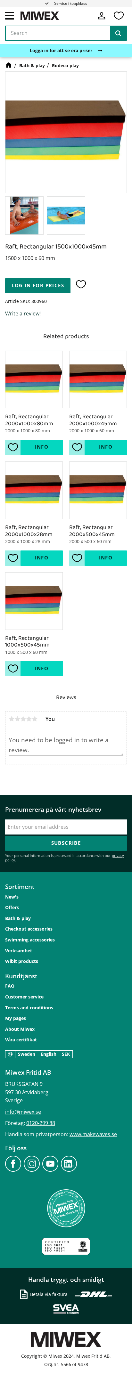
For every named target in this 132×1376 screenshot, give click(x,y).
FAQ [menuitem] (9, 986)
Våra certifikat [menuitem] (21, 1040)
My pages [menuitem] (15, 1018)
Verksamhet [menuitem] (18, 951)
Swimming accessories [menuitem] (30, 940)
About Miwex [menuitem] (20, 1029)
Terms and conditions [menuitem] (29, 1008)
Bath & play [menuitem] (18, 918)
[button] (9, 15)
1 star (11, 719)
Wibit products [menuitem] (21, 961)
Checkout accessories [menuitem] (29, 929)
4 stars (29, 719)
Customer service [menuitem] (24, 997)
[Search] (118, 33)
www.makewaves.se (93, 1134)
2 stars (17, 719)
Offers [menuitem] (12, 907)
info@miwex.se (23, 1111)
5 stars (34, 719)
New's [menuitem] (12, 897)
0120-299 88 (40, 1123)
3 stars (23, 719)
